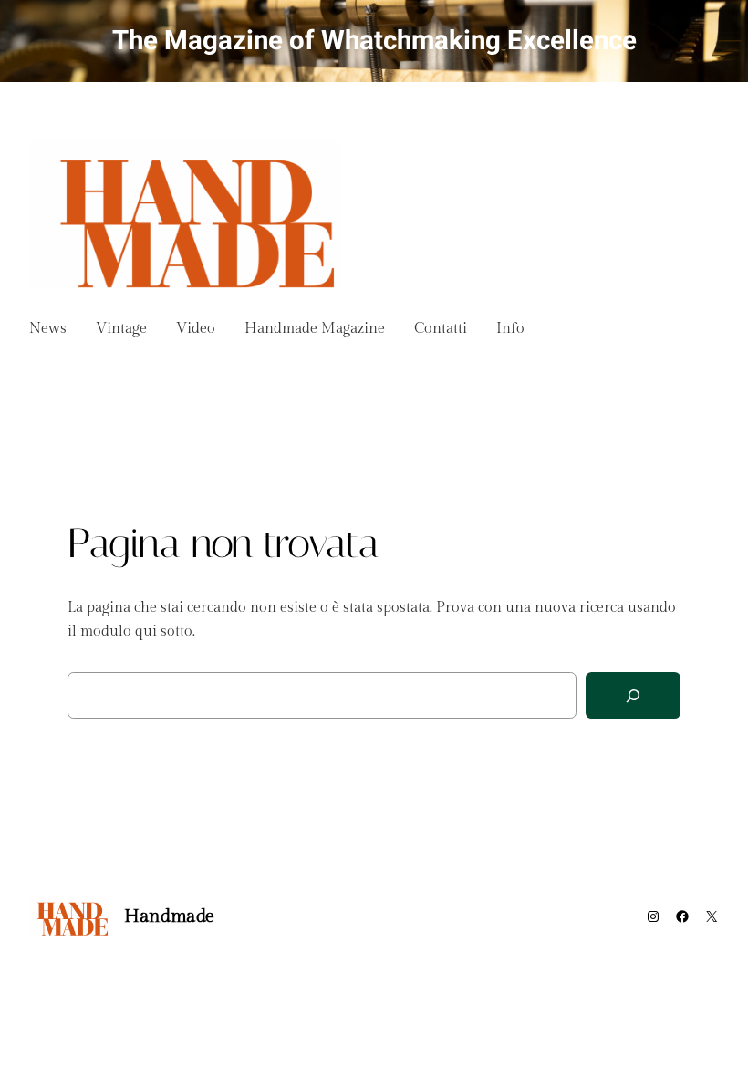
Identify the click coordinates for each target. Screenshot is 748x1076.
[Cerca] (633, 695)
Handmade (169, 916)
